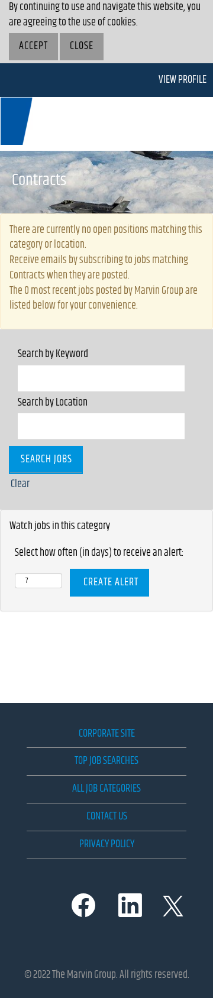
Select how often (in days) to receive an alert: (99, 553)
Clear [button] (20, 484)
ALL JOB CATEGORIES (106, 788)
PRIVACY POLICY (106, 844)
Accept (33, 46)
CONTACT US (106, 816)
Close (81, 46)
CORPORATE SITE (107, 733)
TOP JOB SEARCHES (106, 761)
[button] (177, 124)
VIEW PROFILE (182, 80)
